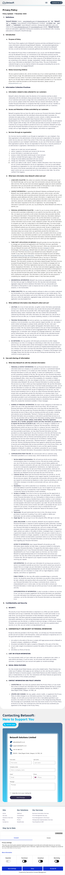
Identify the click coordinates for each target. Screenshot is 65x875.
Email (11, 774)
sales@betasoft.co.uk (19, 742)
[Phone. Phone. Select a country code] (35, 777)
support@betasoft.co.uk (19, 745)
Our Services (37, 810)
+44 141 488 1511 (17, 749)
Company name (14, 767)
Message (12, 781)
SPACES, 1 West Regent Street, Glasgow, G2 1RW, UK (27, 753)
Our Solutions (22, 810)
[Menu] (46, 2)
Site (4, 810)
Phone (35, 774)
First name (12, 759)
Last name (36, 759)
